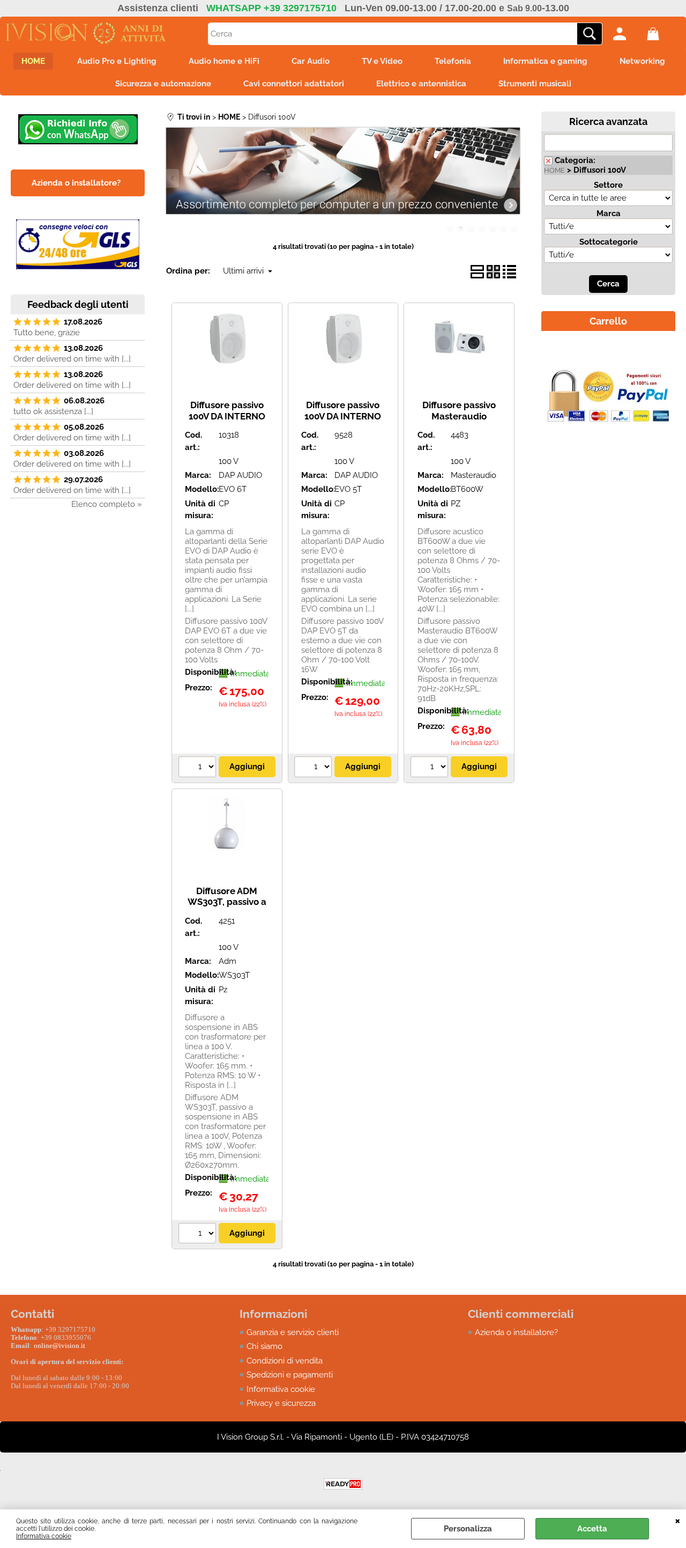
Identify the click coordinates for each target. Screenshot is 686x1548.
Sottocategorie (608, 242)
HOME (33, 61)
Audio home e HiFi (224, 61)
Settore (608, 185)
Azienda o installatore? (516, 1332)
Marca (608, 213)
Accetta (592, 1529)
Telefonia (453, 61)
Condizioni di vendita (285, 1361)
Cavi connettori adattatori (293, 84)
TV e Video (382, 61)
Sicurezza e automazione (163, 84)
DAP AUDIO (240, 475)
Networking (642, 61)
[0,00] (661, 34)
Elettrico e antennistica (421, 84)
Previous (173, 178)
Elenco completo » (106, 504)
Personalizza (468, 1529)
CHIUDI (678, 1520)
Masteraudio (473, 475)
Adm (227, 961)
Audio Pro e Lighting (116, 61)
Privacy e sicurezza (281, 1403)
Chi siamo (264, 1346)
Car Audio (311, 61)
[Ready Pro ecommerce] (343, 1484)
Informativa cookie (43, 1536)
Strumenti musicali (534, 84)
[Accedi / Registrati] (627, 34)
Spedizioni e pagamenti (290, 1375)
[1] (198, 768)
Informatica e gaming (545, 61)
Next (513, 178)
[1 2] (431, 768)
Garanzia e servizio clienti (293, 1332)
